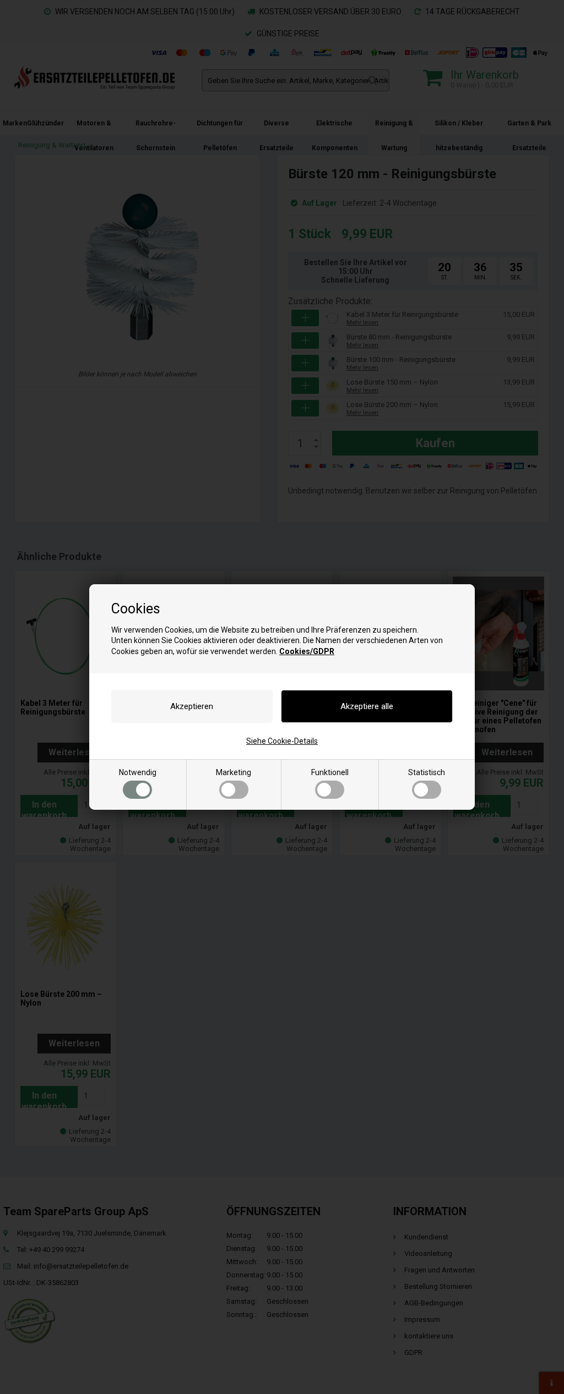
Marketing (233, 772)
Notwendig (137, 772)
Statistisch (426, 772)
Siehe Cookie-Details (282, 741)
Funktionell (330, 772)
